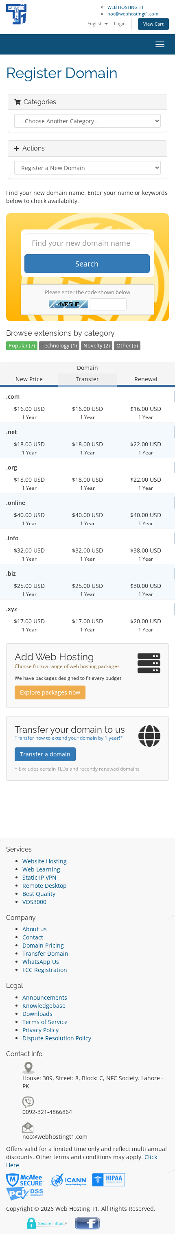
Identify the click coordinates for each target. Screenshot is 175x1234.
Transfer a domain (45, 754)
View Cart (153, 24)
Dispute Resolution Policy (56, 1038)
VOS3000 (34, 902)
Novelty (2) (96, 345)
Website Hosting (44, 861)
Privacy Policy (40, 1030)
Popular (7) (22, 345)
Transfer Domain (45, 953)
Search (86, 264)
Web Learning (41, 869)
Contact (32, 937)
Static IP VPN (39, 877)
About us (34, 929)
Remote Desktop (44, 885)
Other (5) (127, 345)
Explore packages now (50, 692)
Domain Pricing (43, 945)
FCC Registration (44, 970)
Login (120, 23)
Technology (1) (59, 345)
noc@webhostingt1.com (132, 14)
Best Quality (38, 894)
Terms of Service (45, 1022)
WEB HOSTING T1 (125, 7)
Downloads (37, 1014)
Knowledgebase (44, 1005)
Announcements (44, 997)
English (96, 23)
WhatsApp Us (40, 961)
